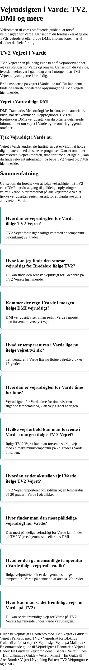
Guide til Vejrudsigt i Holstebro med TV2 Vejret (36, 634)
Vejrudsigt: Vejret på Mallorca (60, 643)
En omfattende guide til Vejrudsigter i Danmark (35, 647)
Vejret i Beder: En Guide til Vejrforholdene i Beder (42, 649)
